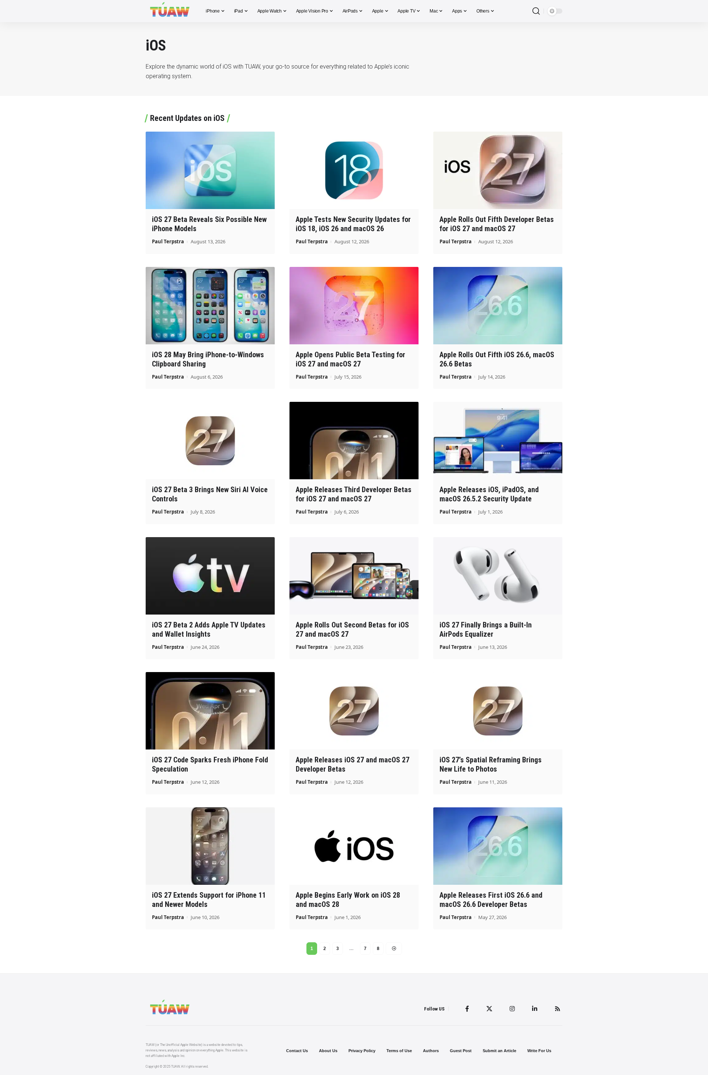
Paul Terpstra (168, 241)
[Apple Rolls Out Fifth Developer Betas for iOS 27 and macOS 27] (497, 170)
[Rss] (557, 1008)
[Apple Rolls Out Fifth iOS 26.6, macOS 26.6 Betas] (497, 305)
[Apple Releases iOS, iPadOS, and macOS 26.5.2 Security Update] (497, 440)
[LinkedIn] (534, 1008)
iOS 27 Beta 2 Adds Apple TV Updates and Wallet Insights (209, 629)
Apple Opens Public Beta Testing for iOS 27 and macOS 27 (350, 359)
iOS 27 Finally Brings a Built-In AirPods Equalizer (486, 629)
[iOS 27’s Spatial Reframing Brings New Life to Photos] (497, 710)
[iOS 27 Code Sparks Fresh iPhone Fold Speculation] (210, 710)
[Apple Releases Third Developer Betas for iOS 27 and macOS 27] (354, 440)
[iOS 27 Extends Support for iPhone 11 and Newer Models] (210, 846)
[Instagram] (512, 1008)
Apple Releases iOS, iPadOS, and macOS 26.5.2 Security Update (489, 494)
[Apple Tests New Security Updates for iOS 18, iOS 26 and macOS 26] (354, 170)
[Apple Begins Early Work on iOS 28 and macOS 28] (354, 846)
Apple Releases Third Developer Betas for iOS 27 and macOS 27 (354, 494)
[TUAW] (170, 11)
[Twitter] (489, 1008)
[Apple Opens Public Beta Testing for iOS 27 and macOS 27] (354, 305)
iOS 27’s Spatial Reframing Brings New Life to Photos (491, 764)
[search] (536, 11)
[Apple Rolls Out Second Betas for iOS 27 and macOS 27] (354, 576)
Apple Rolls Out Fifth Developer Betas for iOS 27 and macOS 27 (497, 224)
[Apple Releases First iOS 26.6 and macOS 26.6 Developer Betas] (497, 846)
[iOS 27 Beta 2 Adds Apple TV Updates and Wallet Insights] (210, 576)
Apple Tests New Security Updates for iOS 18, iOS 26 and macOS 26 (353, 224)
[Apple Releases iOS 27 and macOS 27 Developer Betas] (354, 710)
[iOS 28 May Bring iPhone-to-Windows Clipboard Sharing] (210, 305)
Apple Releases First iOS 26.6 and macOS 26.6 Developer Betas (491, 900)
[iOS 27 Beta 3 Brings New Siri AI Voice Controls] (210, 440)
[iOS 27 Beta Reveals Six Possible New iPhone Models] (210, 170)
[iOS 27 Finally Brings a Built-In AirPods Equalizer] (497, 576)
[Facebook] (467, 1008)
